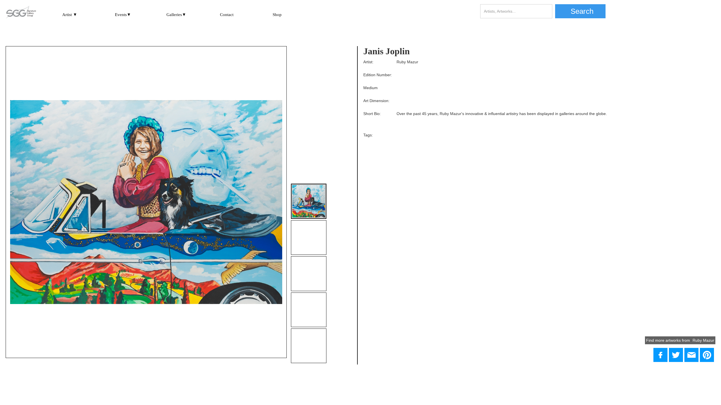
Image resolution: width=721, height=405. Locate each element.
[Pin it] (707, 355)
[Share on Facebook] (660, 355)
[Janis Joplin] (676, 355)
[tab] (308, 201)
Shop (277, 14)
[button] (69, 14)
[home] (21, 13)
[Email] (691, 355)
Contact (226, 14)
